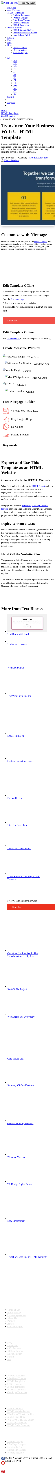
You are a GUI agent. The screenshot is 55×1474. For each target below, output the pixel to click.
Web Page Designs (16, 1444)
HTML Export (38, 486)
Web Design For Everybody (21, 1016)
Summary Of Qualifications (20, 1085)
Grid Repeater (35, 157)
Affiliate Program (15, 1351)
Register (11, 102)
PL (14, 77)
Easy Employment (16, 1221)
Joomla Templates (21, 23)
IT (14, 71)
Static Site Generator (17, 1422)
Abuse (10, 1323)
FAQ (9, 1342)
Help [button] (9, 45)
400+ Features (13, 10)
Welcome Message (16, 1157)
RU (15, 85)
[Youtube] (3, 1464)
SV (15, 94)
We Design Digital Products (20, 1184)
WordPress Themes (21, 20)
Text (46, 157)
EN (15, 60)
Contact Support (20, 52)
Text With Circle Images (19, 696)
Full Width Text (14, 798)
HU (15, 88)
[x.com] (3, 1468)
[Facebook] (3, 1459)
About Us (12, 1318)
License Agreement (16, 1315)
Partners (11, 1321)
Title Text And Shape (17, 825)
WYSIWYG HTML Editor (20, 1419)
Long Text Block (15, 736)
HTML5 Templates (16, 1389)
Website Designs (20, 18)
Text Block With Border (19, 634)
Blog (9, 42)
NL (15, 66)
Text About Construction (19, 848)
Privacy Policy (14, 1312)
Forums (10, 40)
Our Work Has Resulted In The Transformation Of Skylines (22, 954)
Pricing (10, 38)
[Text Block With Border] (27, 631)
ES (14, 74)
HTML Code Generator (18, 1425)
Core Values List (15, 1058)
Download (11, 8)
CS (14, 91)
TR (15, 83)
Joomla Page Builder (22, 35)
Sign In (10, 97)
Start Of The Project (17, 989)
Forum (10, 1356)
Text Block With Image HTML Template (27, 1257)
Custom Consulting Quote (20, 761)
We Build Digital (15, 667)
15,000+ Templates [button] (15, 13)
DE (15, 63)
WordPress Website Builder (25, 33)
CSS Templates (14, 1384)
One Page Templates (17, 1392)
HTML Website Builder (23, 30)
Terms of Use (13, 1309)
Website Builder (15, 1408)
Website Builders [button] (14, 28)
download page (17, 299)
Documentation (20, 50)
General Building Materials (20, 1123)
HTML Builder (40, 241)
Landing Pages (14, 1447)
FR (14, 69)
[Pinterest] (3, 1472)
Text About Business (17, 644)
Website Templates (21, 15)
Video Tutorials (20, 47)
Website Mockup (15, 1452)
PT (14, 80)
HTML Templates (21, 25)
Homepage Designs (16, 1450)
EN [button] (9, 57)
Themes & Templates (17, 1367)
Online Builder (13, 338)
